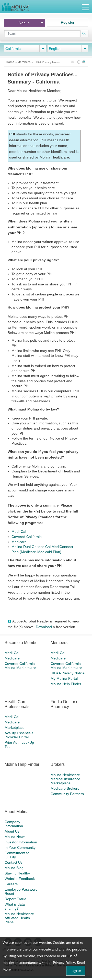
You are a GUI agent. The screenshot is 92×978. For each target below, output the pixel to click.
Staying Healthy (17, 873)
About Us (12, 831)
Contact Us (13, 862)
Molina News (15, 837)
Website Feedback (20, 879)
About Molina (17, 811)
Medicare (19, 542)
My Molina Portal (64, 678)
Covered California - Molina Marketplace (21, 666)
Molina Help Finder (66, 684)
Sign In (24, 23)
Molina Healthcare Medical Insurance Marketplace (65, 779)
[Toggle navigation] (85, 7)
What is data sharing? (15, 906)
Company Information (14, 824)
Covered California (27, 537)
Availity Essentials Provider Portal (19, 735)
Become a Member (22, 642)
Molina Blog (14, 868)
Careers (11, 884)
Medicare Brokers (65, 788)
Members (24, 62)
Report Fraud (15, 899)
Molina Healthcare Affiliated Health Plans (19, 918)
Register (67, 22)
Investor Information (21, 842)
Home (10, 62)
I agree (76, 970)
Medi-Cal (19, 531)
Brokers (58, 764)
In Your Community (20, 847)
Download (44, 627)
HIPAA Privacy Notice (68, 673)
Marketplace (15, 727)
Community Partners (67, 794)
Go (84, 33)
